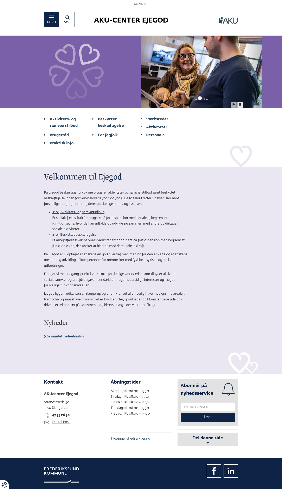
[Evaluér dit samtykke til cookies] (4, 484)
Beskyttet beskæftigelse (111, 122)
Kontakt (141, 3)
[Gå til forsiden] (228, 20)
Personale (155, 135)
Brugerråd (59, 135)
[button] (150, 72)
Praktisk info (61, 143)
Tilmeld (207, 417)
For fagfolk (108, 135)
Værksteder (157, 119)
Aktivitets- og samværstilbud (64, 122)
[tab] (196, 99)
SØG (67, 22)
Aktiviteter (156, 127)
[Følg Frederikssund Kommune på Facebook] (214, 471)
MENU (51, 22)
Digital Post (61, 422)
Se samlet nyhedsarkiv (65, 336)
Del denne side (207, 438)
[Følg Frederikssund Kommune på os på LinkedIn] (231, 471)
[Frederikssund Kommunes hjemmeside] (61, 473)
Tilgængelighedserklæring (130, 438)
